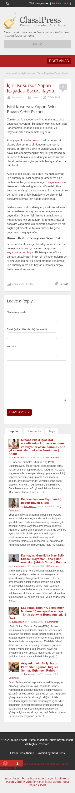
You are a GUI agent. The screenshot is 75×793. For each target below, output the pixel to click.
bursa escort (31, 763)
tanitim (16, 73)
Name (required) (16, 312)
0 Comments (52, 457)
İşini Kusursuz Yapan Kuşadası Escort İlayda (30, 88)
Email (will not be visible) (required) (27, 329)
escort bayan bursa (17, 778)
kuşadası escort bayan (20, 252)
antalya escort (8, 768)
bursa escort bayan (42, 778)
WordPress (58, 753)
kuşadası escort (31, 140)
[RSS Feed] (7, 3)
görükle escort (35, 781)
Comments (34, 431)
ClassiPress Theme (22, 753)
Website (11, 346)
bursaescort (18, 97)
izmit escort (62, 778)
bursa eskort (53, 781)
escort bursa (61, 763)
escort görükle (15, 781)
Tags (52, 431)
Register (56, 3)
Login (66, 3)
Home (8, 73)
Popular (14, 431)
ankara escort (46, 763)
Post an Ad (59, 61)
